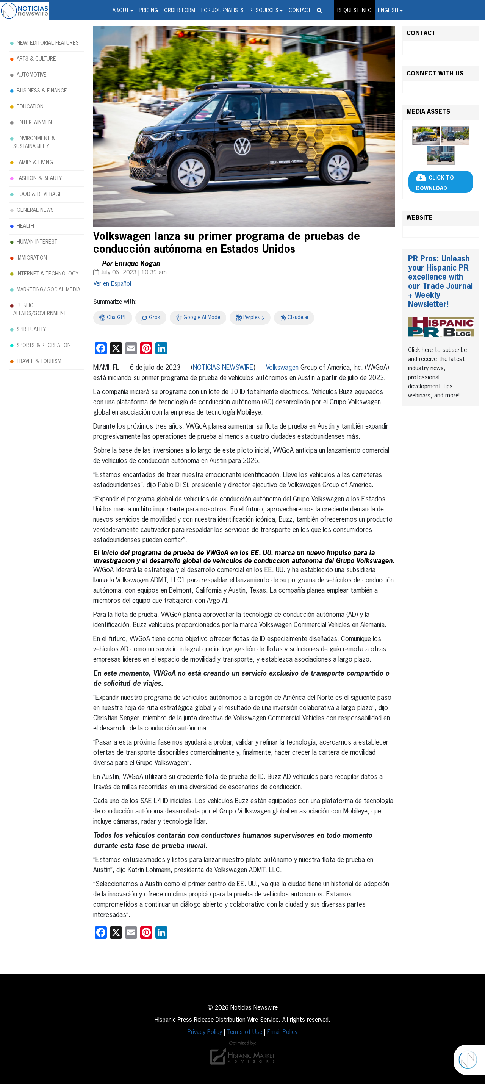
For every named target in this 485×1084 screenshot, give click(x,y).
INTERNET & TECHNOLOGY (47, 274)
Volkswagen (282, 367)
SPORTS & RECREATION (44, 345)
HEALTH (25, 226)
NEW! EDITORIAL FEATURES (48, 43)
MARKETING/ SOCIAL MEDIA (48, 290)
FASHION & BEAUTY (39, 178)
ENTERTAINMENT (36, 122)
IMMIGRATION (32, 258)
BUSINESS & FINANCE (42, 91)
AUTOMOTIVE (32, 75)
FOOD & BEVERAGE (39, 194)
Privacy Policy (205, 1032)
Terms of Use (244, 1032)
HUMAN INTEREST (37, 242)
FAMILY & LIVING (35, 162)
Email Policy (282, 1032)
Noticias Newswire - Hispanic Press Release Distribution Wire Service (24, 11)
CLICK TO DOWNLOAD (435, 183)
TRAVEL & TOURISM (39, 361)
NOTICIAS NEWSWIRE (223, 367)
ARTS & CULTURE (36, 59)
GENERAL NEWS (35, 210)
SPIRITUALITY (31, 329)
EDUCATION (30, 106)
